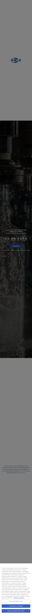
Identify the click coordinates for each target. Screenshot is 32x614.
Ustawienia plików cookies (16, 601)
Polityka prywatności (18, 597)
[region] (16, 588)
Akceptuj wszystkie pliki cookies (16, 610)
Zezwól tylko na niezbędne (16, 606)
